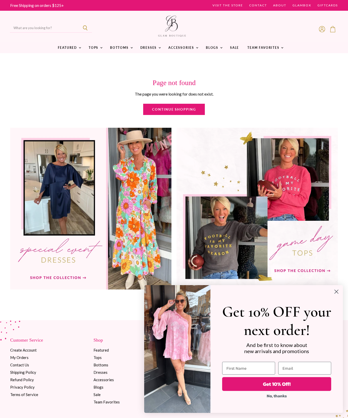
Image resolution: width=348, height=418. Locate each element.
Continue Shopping (174, 109)
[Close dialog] (336, 291)
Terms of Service (24, 394)
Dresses (149, 48)
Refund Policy (22, 379)
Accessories (181, 48)
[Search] (85, 28)
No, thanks (277, 396)
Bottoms (120, 48)
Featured (68, 48)
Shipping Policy (23, 372)
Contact (258, 5)
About (279, 5)
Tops (94, 48)
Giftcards (327, 5)
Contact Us (19, 365)
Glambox (301, 5)
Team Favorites (263, 48)
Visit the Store (227, 5)
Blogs (213, 48)
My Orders (19, 357)
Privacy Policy (22, 387)
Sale (234, 48)
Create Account (23, 350)
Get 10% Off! (277, 384)
